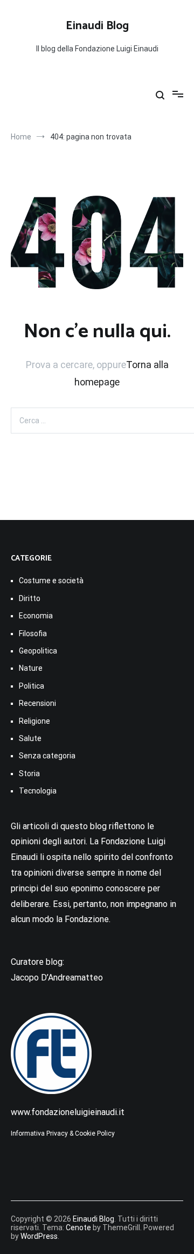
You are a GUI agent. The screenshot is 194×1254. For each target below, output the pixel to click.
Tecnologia (38, 790)
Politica (31, 686)
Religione (34, 721)
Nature (31, 668)
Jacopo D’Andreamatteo (57, 977)
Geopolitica (38, 650)
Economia (36, 615)
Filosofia (33, 633)
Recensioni (37, 703)
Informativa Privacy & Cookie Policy (63, 1133)
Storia (29, 773)
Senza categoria (47, 755)
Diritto (29, 598)
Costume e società (51, 580)
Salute (30, 738)
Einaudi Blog (97, 26)
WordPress (39, 1236)
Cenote (78, 1227)
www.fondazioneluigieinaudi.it (67, 1112)
